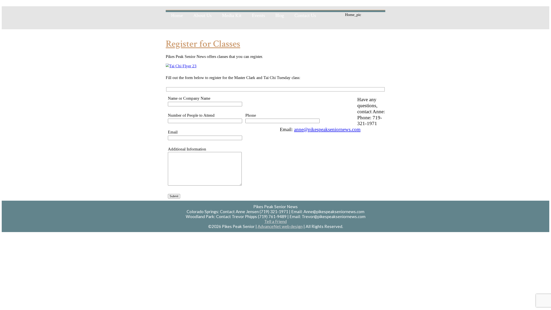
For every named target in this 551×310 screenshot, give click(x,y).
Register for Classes (203, 44)
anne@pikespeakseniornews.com (327, 129)
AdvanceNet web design (280, 226)
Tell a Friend (275, 221)
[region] (275, 17)
